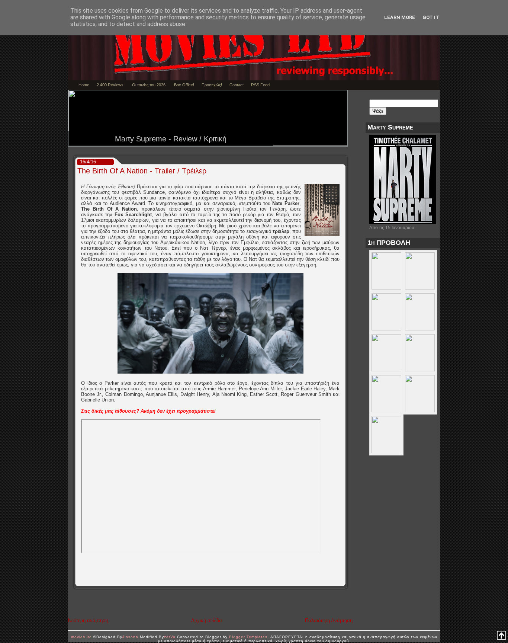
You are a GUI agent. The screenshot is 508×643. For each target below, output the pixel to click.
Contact (236, 85)
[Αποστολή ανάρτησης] (342, 580)
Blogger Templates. (249, 637)
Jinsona (130, 637)
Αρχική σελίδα (206, 620)
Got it (430, 17)
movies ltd (81, 637)
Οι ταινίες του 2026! (149, 85)
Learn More (399, 17)
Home (83, 85)
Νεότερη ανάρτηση (88, 620)
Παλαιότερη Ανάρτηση (329, 620)
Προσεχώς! (212, 85)
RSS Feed (260, 85)
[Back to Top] (501, 636)
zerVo (170, 637)
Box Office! (184, 85)
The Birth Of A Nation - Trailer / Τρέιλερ (141, 171)
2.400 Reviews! (111, 85)
